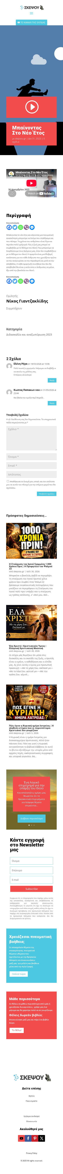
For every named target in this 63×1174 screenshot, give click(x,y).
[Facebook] (9, 227)
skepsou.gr (20, 138)
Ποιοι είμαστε (31, 1101)
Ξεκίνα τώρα (18, 974)
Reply (52, 380)
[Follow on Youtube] (21, 1138)
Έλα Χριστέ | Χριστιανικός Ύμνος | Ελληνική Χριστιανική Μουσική (27, 647)
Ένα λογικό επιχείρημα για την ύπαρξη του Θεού (32, 785)
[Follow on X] (41, 1138)
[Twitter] (14, 227)
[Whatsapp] (20, 227)
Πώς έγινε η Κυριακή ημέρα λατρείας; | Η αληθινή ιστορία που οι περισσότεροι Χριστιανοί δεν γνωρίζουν (31, 728)
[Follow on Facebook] (28, 1138)
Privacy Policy (31, 1153)
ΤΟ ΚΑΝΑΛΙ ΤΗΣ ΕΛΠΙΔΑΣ (33, 22)
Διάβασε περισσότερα (32, 818)
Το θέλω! (16, 1030)
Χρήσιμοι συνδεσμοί (32, 1116)
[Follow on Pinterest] (35, 1138)
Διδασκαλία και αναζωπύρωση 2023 (29, 334)
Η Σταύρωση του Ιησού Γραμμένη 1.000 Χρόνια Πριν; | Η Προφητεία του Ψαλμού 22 (30, 566)
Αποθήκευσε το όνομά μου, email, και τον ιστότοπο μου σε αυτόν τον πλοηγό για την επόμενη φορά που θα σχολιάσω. (31, 484)
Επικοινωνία (31, 1121)
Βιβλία (31, 1096)
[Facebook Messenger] (32, 227)
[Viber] (26, 227)
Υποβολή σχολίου (47, 494)
